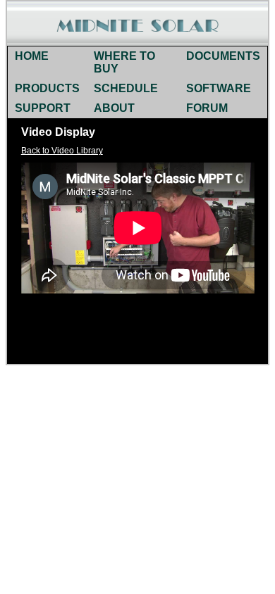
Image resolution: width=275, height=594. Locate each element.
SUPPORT (43, 108)
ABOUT (114, 108)
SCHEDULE (126, 88)
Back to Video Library (62, 151)
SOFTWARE (218, 88)
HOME (32, 56)
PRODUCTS (47, 88)
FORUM (207, 108)
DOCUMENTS (223, 56)
